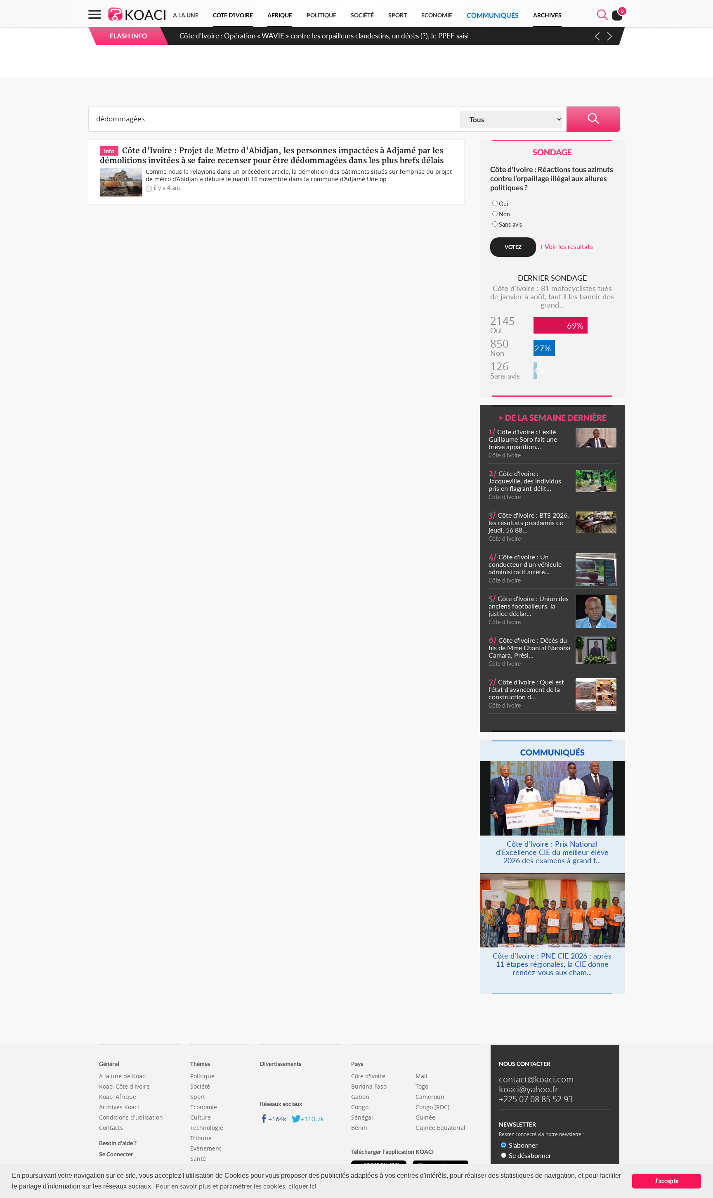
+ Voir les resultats (566, 246)
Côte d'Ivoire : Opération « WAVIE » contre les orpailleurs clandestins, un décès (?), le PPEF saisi (324, 35)
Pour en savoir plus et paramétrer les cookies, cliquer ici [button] (236, 1186)
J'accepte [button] (666, 1180)
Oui (503, 203)
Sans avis (510, 224)
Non (504, 214)
